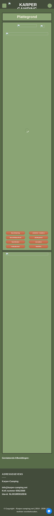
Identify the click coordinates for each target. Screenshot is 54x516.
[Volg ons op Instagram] (25, 1)
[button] (4, 6)
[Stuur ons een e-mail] (31, 1)
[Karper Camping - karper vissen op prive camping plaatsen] (27, 6)
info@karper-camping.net (14, 487)
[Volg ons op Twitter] (28, 1)
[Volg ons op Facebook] (23, 1)
